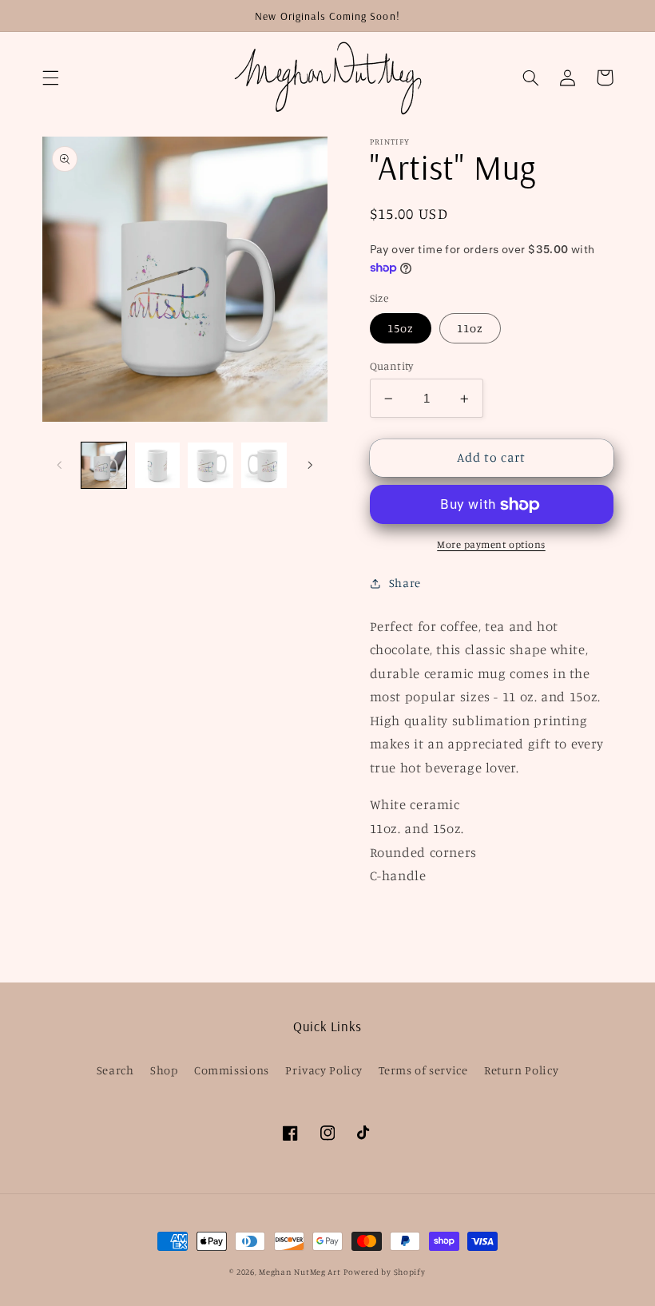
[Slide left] (59, 464)
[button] (50, 77)
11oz (470, 328)
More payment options (491, 544)
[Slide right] (310, 464)
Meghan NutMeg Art (300, 1271)
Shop (164, 1070)
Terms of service (423, 1070)
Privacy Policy (324, 1070)
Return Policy (521, 1070)
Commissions (231, 1070)
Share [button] (405, 582)
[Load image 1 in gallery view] (103, 465)
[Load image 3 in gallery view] (210, 465)
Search (115, 1070)
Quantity (392, 365)
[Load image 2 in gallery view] (157, 465)
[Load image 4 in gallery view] (263, 465)
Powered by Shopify (384, 1271)
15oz (400, 328)
